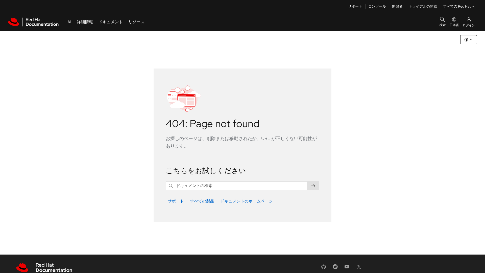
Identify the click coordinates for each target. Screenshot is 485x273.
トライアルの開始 (423, 6)
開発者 (397, 6)
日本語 (454, 25)
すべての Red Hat (457, 6)
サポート (355, 6)
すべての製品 (202, 201)
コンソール (377, 6)
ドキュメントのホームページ (246, 201)
